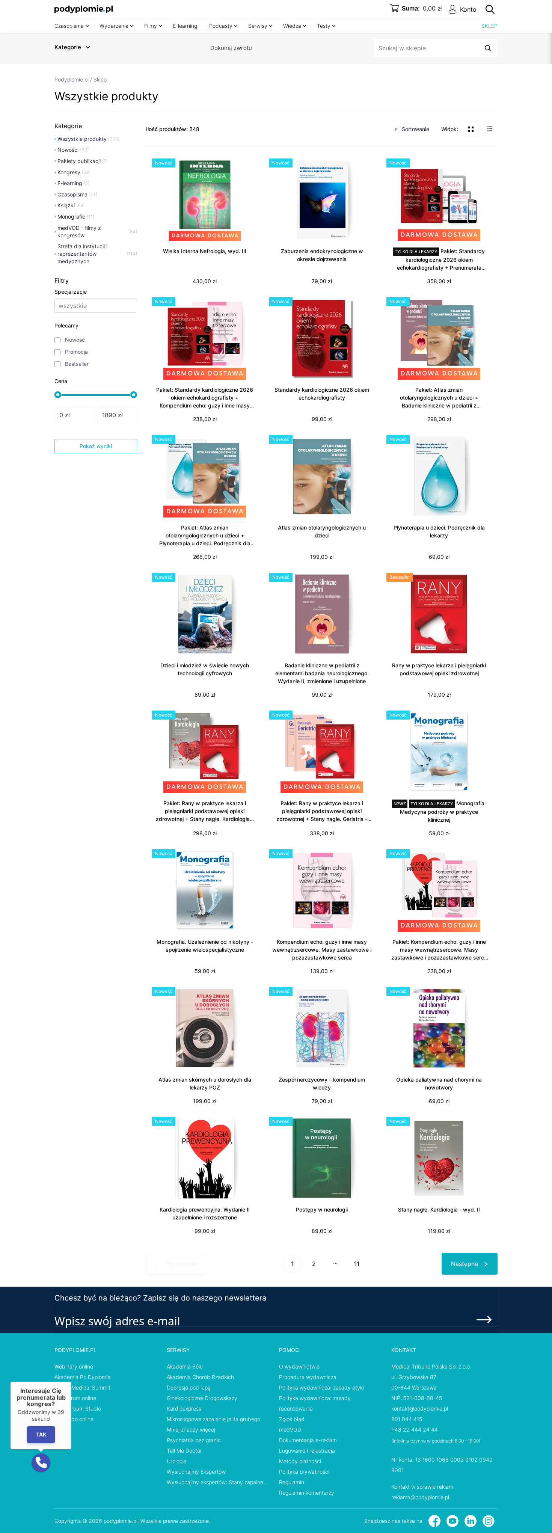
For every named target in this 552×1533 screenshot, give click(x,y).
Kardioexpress (184, 1408)
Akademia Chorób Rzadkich (200, 1377)
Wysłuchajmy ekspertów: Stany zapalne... (217, 1482)
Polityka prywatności (304, 1471)
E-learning (185, 26)
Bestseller (77, 364)
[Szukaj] (490, 9)
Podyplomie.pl (71, 79)
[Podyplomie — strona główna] (83, 9)
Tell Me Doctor (184, 1450)
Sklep (100, 79)
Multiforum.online (75, 1398)
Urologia (177, 1461)
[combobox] (59, 305)
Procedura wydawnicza (307, 1377)
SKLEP (489, 26)
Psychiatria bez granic (194, 1440)
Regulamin (291, 1482)
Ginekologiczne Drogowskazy (202, 1398)
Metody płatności (300, 1461)
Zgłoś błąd (292, 1419)
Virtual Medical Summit (82, 1387)
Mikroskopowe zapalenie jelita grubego (213, 1419)
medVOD (290, 1429)
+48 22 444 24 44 (414, 1429)
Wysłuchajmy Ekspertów (196, 1471)
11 (356, 1263)
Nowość (75, 339)
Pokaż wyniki (96, 446)
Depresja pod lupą (189, 1387)
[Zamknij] (71, 1381)
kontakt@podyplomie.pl (419, 1408)
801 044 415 (406, 1419)
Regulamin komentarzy (306, 1492)
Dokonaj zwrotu (231, 47)
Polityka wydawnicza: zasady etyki (321, 1387)
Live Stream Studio (77, 1408)
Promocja (76, 352)
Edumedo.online (74, 1419)
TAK (41, 1435)
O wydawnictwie (299, 1366)
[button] (41, 1462)
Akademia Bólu (185, 1366)
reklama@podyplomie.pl (420, 1497)
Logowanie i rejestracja (307, 1450)
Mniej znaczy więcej (191, 1429)
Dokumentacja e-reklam (308, 1440)
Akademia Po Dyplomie (82, 1377)
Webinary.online (73, 1366)
